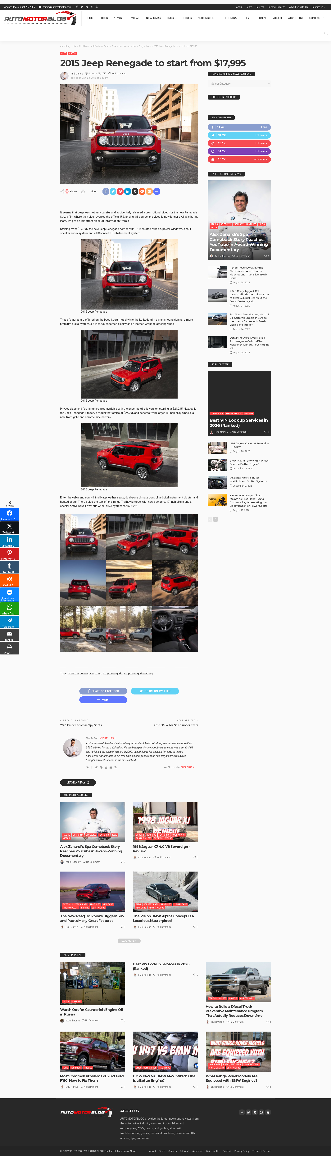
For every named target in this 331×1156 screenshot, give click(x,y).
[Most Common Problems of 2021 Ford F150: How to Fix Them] (92, 1052)
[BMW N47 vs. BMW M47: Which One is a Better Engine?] (165, 1052)
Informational (234, 413)
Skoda (66, 904)
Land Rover (214, 1064)
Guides (222, 998)
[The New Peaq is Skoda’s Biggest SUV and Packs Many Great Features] (92, 892)
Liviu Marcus (144, 857)
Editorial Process (276, 7)
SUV (94, 907)
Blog (104, 18)
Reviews (134, 18)
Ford (65, 1067)
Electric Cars (80, 904)
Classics (151, 834)
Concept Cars (151, 904)
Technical (230, 18)
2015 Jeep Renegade (81, 673)
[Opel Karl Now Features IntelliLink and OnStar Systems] (217, 482)
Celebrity (78, 834)
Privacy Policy (241, 1151)
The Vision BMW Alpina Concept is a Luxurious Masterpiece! (163, 918)
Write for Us (212, 1151)
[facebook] (239, 127)
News (118, 18)
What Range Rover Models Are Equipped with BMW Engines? (231, 1078)
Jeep (63, 53)
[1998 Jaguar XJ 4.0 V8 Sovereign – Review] (165, 822)
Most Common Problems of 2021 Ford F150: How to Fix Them (92, 1078)
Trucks (172, 18)
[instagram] (239, 151)
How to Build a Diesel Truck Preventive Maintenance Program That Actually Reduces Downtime (234, 1011)
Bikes (187, 18)
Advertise (296, 18)
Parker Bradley (73, 862)
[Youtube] (239, 159)
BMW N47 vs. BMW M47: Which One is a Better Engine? (164, 1078)
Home (91, 18)
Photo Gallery (143, 838)
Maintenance (247, 998)
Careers (260, 7)
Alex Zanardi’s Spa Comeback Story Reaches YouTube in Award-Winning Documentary (91, 851)
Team (249, 7)
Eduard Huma (73, 1020)
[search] (326, 33)
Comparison (217, 413)
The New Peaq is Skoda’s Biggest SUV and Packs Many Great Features (92, 918)
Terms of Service (261, 1151)
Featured (104, 834)
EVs (249, 18)
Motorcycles (207, 18)
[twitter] (239, 135)
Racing (66, 834)
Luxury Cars (178, 834)
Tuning (262, 18)
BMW (138, 904)
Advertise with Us (298, 7)
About (239, 7)
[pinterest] (239, 143)
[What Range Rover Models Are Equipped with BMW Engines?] (238, 1052)
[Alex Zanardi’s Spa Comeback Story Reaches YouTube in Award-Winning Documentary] (92, 822)
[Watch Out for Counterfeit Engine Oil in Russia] (92, 984)
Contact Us (317, 7)
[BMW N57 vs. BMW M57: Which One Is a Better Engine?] (217, 465)
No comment (119, 73)
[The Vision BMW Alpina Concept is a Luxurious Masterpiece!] (165, 892)
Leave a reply (76, 782)
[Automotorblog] (41, 18)
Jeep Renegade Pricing (138, 673)
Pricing (85, 907)
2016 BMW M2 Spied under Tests (176, 725)
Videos (72, 53)
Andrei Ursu (77, 73)
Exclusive (91, 834)
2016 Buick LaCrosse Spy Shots (81, 725)
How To (233, 998)
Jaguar (140, 834)
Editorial (184, 1151)
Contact (315, 18)
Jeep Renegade (113, 673)
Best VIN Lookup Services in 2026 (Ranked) (239, 423)
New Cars (153, 18)
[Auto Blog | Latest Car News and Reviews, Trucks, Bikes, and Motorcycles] (86, 1112)
